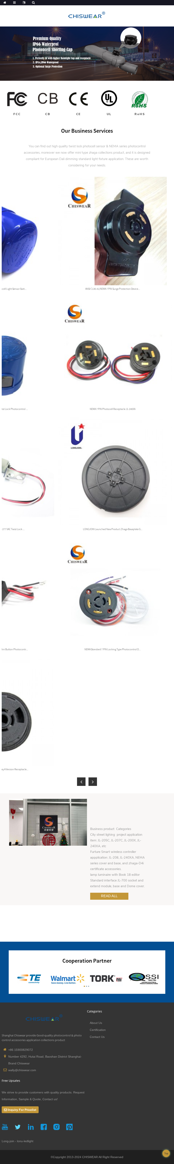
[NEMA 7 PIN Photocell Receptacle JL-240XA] (112, 350)
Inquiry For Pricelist (22, 1109)
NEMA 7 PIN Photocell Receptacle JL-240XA (112, 409)
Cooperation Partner (87, 960)
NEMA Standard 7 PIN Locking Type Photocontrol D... (112, 649)
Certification (98, 1030)
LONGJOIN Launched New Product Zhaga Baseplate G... (112, 529)
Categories (94, 1011)
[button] (81, 781)
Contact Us (97, 1037)
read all (109, 896)
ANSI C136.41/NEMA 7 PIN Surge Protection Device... (112, 288)
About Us (96, 1023)
